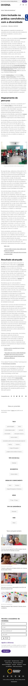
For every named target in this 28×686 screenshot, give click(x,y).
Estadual (14, 463)
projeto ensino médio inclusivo (14, 452)
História (3, 77)
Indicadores (19, 664)
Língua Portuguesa (11, 77)
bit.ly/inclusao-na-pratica (9, 364)
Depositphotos (14, 681)
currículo (21, 430)
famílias (20, 278)
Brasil (14, 523)
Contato (24, 664)
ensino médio (8, 106)
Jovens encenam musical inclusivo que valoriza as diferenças (14, 357)
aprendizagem (10, 426)
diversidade (23, 38)
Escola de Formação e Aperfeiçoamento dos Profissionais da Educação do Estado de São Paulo (13, 67)
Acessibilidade (9, 666)
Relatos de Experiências (10, 10)
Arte (10, 485)
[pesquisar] (20, 5)
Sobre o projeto (7, 661)
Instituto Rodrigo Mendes (12, 1)
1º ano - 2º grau (14, 500)
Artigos (21, 661)
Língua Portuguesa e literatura (14, 489)
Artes (22, 75)
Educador (14, 511)
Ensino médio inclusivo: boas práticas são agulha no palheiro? (15, 250)
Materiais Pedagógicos (6, 664)
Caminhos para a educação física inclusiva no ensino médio (15, 253)
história (17, 444)
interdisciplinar (10, 75)
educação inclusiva (18, 434)
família (10, 444)
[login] (23, 5)
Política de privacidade (17, 666)
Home (2, 10)
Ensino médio (14, 474)
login (12, 411)
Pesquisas (14, 664)
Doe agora (6, 651)
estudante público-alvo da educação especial (14, 441)
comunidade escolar (10, 430)
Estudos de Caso (8, 663)
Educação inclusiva (15, 661)
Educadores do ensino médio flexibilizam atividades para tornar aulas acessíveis (14, 354)
